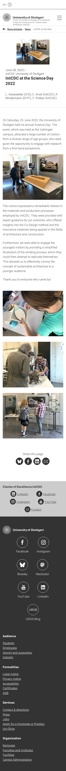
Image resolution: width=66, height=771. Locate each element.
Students (8, 643)
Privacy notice (12, 679)
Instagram (23, 502)
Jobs (6, 719)
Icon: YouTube (23, 587)
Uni (4, 4)
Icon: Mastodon (42, 564)
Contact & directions (16, 710)
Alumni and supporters (17, 652)
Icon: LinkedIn (42, 587)
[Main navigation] (59, 18)
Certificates (10, 688)
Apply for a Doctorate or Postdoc (24, 724)
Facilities (8, 755)
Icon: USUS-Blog (32, 609)
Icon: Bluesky (22, 564)
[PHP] (28, 461)
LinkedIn (22, 494)
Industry (8, 657)
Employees (10, 648)
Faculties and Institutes (18, 750)
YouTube (50, 502)
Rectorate (9, 745)
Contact (36, 509)
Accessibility (11, 683)
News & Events (14, 29)
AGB (5, 693)
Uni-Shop (9, 728)
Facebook (49, 494)
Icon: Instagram (43, 542)
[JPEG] (33, 177)
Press (6, 714)
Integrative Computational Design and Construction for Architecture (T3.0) (4, 29)
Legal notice (11, 674)
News (28, 29)
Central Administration (17, 759)
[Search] (55, 4)
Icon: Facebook (22, 542)
